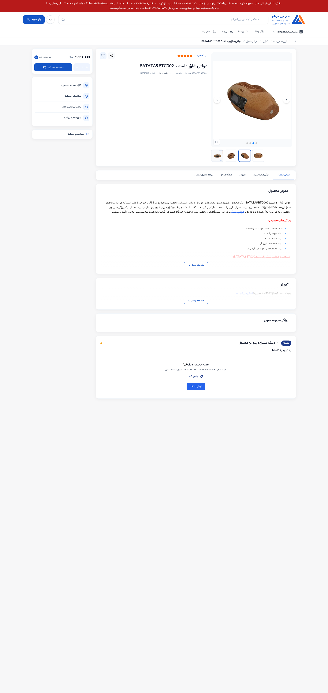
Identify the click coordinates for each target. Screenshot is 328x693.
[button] (247, 143)
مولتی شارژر (252, 41)
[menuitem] (287, 32)
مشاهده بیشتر (198, 265)
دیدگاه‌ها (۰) (202, 55)
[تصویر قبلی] (286, 99)
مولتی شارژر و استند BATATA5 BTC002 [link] (221, 41)
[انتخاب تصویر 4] (258, 156)
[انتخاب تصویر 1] (217, 156)
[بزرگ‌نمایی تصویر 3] (251, 99)
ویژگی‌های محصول (261, 175)
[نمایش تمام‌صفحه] (217, 142)
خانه (294, 41)
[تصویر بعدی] (217, 99)
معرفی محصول (283, 175)
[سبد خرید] (50, 19)
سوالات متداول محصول (204, 175)
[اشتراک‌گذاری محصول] (111, 55)
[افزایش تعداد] (87, 67)
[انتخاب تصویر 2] (231, 156)
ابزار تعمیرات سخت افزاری (275, 41)
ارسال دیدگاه (196, 386)
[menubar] (287, 32)
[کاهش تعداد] (77, 67)
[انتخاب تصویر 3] (245, 156)
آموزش (242, 175)
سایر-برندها (163, 73)
